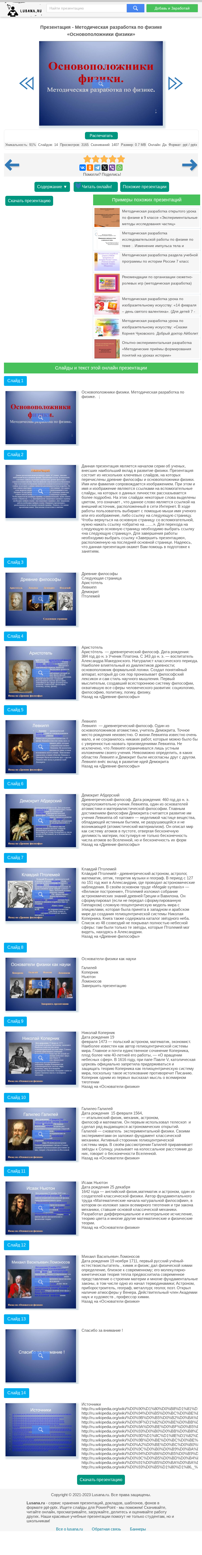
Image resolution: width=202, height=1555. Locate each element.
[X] (105, 167)
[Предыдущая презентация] (14, 165)
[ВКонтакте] (82, 167)
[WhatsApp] (119, 167)
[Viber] (112, 167)
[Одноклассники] (90, 167)
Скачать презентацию (29, 200)
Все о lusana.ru (69, 1529)
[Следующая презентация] (190, 165)
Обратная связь (106, 1529)
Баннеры (138, 1529)
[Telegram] (97, 167)
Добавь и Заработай (172, 8)
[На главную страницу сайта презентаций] (25, 10)
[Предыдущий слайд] (26, 84)
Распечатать (101, 136)
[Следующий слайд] (175, 84)
